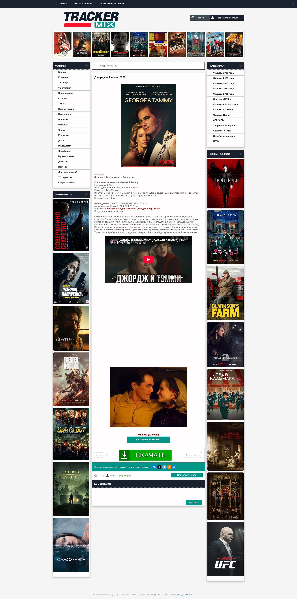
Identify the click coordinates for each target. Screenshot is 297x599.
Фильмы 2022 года (223, 88)
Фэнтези (62, 98)
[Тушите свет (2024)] (71, 459)
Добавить (193, 502)
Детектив (63, 161)
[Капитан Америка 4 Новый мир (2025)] (63, 56)
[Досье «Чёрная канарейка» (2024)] (71, 303)
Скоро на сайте (66, 182)
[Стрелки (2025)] (177, 56)
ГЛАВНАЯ (61, 3)
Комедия (63, 77)
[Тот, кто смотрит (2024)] (71, 515)
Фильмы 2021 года (223, 94)
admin (113, 475)
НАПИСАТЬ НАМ (83, 3)
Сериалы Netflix (222, 130)
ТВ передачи (65, 177)
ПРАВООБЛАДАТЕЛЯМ (111, 3)
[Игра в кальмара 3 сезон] (139, 56)
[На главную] (91, 19)
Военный (63, 119)
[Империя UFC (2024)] (225, 575)
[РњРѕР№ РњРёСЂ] (174, 467)
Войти (201, 17)
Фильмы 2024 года (223, 78)
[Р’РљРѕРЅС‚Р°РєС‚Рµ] (154, 467)
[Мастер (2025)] (234, 56)
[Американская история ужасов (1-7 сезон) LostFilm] (225, 470)
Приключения (65, 93)
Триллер (63, 82)
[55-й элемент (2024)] (196, 56)
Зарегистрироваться (228, 17)
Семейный (64, 151)
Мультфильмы (66, 156)
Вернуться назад (186, 475)
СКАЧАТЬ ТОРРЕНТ (148, 439)
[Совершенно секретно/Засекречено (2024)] (71, 250)
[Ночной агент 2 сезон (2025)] (225, 366)
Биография (64, 114)
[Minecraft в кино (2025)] (215, 56)
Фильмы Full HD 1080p (225, 104)
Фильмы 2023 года (223, 83)
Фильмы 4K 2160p (223, 109)
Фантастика (64, 88)
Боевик (62, 72)
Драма (61, 140)
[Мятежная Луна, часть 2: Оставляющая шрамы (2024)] (71, 405)
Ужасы (62, 103)
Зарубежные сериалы (225, 125)
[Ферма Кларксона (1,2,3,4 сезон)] (225, 319)
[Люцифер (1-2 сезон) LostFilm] (225, 207)
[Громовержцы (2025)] (101, 56)
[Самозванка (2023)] (71, 571)
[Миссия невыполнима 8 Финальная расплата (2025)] (120, 56)
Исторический (66, 109)
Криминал (63, 135)
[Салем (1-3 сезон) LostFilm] (225, 519)
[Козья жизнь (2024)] (71, 350)
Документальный (67, 172)
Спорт (61, 130)
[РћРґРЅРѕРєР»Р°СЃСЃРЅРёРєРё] (169, 467)
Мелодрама (64, 145)
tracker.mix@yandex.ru (182, 594)
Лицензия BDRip (222, 99)
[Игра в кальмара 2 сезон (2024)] (225, 419)
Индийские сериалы (224, 136)
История (63, 124)
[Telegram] (164, 467)
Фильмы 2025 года (223, 73)
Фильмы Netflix (221, 115)
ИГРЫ (216, 141)
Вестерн (62, 167)
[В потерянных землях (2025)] (82, 56)
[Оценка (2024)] (158, 56)
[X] (159, 467)
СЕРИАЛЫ (218, 120)
